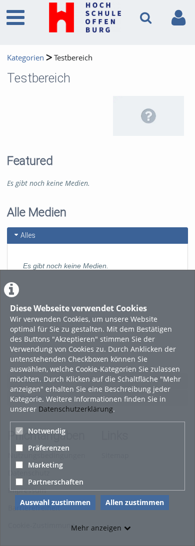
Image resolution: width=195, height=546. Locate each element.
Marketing (45, 465)
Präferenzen (49, 448)
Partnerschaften (56, 482)
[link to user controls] (178, 17)
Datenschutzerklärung (75, 409)
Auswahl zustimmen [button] (55, 502)
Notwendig (47, 431)
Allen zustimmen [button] (135, 502)
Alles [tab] (28, 235)
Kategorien (25, 57)
